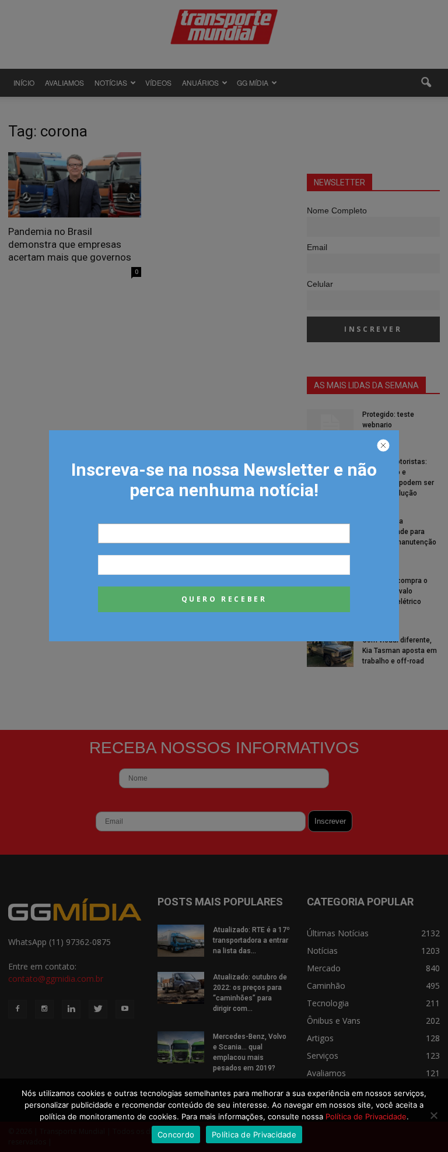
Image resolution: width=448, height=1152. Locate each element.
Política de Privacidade (366, 1116)
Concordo (176, 1134)
